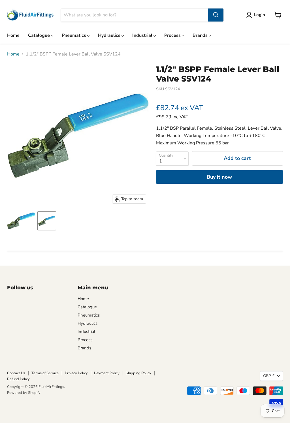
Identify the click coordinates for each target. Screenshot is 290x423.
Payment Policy (107, 373)
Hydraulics (109, 35)
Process (173, 35)
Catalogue (39, 35)
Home (13, 35)
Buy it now (219, 177)
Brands (201, 35)
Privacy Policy (76, 373)
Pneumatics (74, 35)
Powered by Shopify (23, 392)
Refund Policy (18, 379)
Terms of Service (45, 373)
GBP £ (268, 376)
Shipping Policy (138, 373)
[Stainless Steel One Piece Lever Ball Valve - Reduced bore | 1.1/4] (21, 221)
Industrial (142, 35)
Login (259, 15)
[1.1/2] (47, 221)
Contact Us (16, 373)
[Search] (215, 15)
